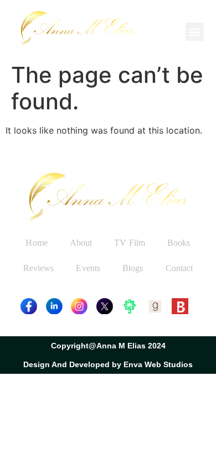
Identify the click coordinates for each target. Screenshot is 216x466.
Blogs (132, 268)
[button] (195, 32)
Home (36, 242)
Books (179, 242)
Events (88, 268)
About (81, 242)
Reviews (38, 268)
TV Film (129, 242)
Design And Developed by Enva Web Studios (108, 364)
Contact (179, 268)
